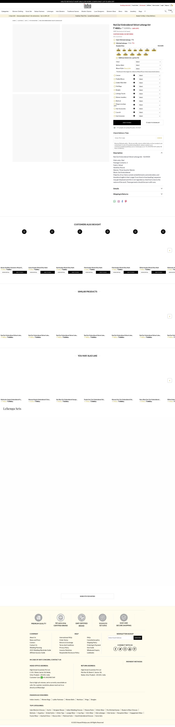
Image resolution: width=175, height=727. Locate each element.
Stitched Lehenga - (125, 43)
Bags (140, 11)
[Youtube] (130, 649)
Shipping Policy (92, 642)
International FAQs (65, 637)
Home (14, 20)
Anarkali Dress (45, 716)
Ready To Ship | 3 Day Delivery (145, 16)
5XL (125, 53)
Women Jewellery (121, 97)
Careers (32, 642)
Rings (87, 699)
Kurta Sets (98, 716)
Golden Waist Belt (121, 82)
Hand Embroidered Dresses (84, 716)
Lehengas (50, 11)
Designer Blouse (58, 710)
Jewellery (133, 11)
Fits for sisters (33, 20)
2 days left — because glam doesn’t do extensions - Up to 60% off (29, 16)
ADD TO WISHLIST (153, 122)
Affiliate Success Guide (37, 653)
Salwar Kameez (39, 11)
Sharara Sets (56, 716)
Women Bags (46, 699)
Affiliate (149, 5)
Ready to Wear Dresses (130, 710)
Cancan (118, 75)
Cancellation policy (93, 640)
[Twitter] (120, 649)
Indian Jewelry (34, 699)
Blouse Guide (127, 68)
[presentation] (6, 250)
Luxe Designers (99, 11)
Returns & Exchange (66, 642)
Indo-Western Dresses (37, 710)
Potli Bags (119, 86)
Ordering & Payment (94, 645)
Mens (120, 11)
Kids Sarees (111, 713)
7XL (139, 53)
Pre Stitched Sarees (113, 710)
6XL (132, 53)
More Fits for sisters (87, 596)
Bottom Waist (120, 65)
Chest (118, 62)
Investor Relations (65, 650)
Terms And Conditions (66, 645)
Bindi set (118, 101)
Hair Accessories (121, 109)
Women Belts (70, 699)
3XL (154, 49)
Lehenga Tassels (120, 93)
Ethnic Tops (60, 713)
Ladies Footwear (58, 699)
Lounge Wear (70, 713)
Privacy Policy (64, 648)
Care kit (118, 112)
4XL (119, 53)
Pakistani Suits (68, 716)
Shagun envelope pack (120, 105)
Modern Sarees (86, 11)
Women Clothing (17, 11)
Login (162, 5)
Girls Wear (89, 713)
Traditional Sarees (73, 11)
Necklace (80, 699)
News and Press (35, 640)
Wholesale (142, 5)
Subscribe (138, 638)
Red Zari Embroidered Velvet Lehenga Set (50, 20)
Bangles (118, 90)
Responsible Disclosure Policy (69, 653)
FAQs (89, 637)
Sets (26, 20)
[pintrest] (134, 649)
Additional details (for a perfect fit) (128, 58)
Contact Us (33, 645)
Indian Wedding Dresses (74, 710)
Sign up (167, 5)
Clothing (20, 20)
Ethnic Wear (100, 710)
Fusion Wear (34, 716)
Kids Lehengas (100, 713)
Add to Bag (127, 122)
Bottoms (33, 713)
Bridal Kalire (50, 713)
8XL (146, 53)
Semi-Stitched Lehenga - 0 (125, 40)
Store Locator (156, 5)
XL (140, 49)
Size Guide (160, 45)
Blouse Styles (120, 68)
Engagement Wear (136, 713)
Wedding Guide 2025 (125, 5)
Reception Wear (122, 713)
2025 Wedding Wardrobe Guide (40, 650)
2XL (147, 49)
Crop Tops (80, 713)
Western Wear (111, 11)
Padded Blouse (120, 79)
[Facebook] (115, 649)
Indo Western (60, 11)
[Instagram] (125, 649)
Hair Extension (120, 116)
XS (118, 49)
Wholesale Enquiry (93, 650)
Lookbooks (90, 653)
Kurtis (49, 710)
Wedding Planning (36, 648)
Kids (126, 11)
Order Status (63, 640)
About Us (33, 637)
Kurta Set (29, 11)
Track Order (135, 5)
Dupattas (41, 713)
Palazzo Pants (89, 710)
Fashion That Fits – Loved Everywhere (87, 16)
